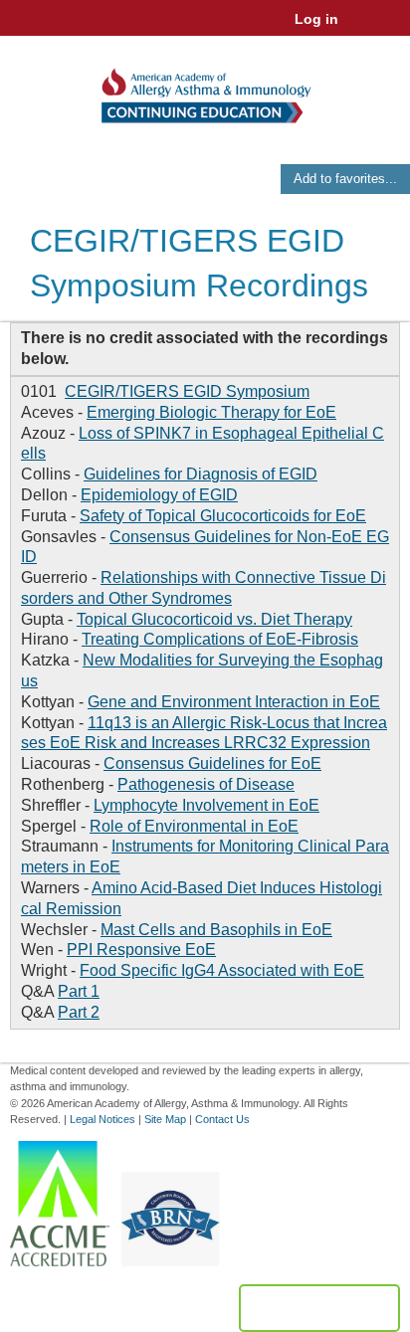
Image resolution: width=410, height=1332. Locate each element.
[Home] (205, 89)
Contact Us (222, 1119)
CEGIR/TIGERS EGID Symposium (187, 391)
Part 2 (79, 1012)
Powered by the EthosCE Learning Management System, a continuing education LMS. (319, 1308)
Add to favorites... (345, 178)
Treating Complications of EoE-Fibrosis (220, 639)
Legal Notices (102, 1119)
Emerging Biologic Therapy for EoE (211, 412)
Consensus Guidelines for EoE (212, 763)
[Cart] (361, 29)
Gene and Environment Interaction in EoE (234, 701)
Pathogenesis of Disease (206, 784)
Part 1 (79, 991)
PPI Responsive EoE (141, 949)
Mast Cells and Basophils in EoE (216, 929)
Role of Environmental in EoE (194, 826)
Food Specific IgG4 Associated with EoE (222, 970)
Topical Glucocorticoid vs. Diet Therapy (214, 619)
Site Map (165, 1119)
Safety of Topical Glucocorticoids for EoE (223, 515)
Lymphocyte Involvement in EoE (206, 805)
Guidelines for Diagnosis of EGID (200, 474)
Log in (316, 19)
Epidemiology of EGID (159, 494)
